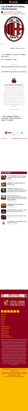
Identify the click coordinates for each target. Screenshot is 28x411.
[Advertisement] (14, 155)
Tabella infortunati (5, 335)
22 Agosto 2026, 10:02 (12, 224)
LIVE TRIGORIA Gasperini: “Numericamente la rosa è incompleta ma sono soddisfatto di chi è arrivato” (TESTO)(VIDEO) (17, 197)
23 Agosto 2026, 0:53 (12, 180)
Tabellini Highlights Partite (7, 336)
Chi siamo (3, 318)
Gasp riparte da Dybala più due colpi (16, 215)
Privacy (2, 321)
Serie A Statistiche (5, 331)
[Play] (6, 132)
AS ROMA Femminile (5, 326)
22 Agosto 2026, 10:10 (12, 217)
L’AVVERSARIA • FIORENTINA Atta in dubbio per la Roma (17, 222)
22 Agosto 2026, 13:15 (12, 201)
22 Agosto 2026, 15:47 (12, 193)
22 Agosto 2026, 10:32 (12, 213)
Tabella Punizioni (4, 333)
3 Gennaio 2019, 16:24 (8, 14)
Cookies (3, 323)
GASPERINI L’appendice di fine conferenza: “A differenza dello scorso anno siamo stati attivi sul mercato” (17, 190)
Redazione (3, 316)
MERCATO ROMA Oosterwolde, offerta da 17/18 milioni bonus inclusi (17, 210)
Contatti (2, 319)
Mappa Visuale (4, 330)
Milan (15, 59)
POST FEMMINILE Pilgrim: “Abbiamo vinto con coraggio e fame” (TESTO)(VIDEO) (16, 177)
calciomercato (8, 59)
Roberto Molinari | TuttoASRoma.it (13, 12)
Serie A (2, 324)
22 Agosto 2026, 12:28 (12, 207)
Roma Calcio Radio (5, 328)
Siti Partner (3, 314)
